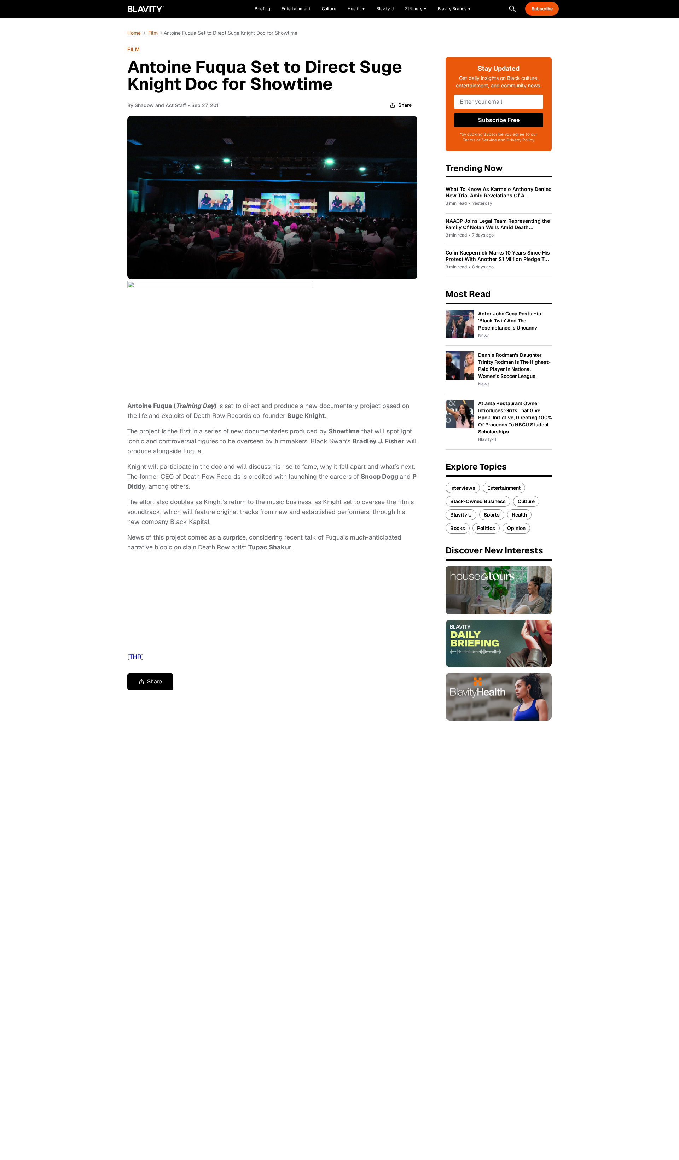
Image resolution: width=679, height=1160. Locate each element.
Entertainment (504, 488)
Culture (526, 501)
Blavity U (461, 515)
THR (135, 657)
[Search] (512, 9)
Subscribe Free (499, 120)
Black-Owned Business (478, 501)
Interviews (462, 488)
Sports (492, 515)
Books (457, 528)
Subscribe (542, 9)
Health (519, 515)
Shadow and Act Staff (160, 105)
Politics (486, 528)
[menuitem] (356, 9)
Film (153, 33)
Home (134, 33)
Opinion (516, 528)
